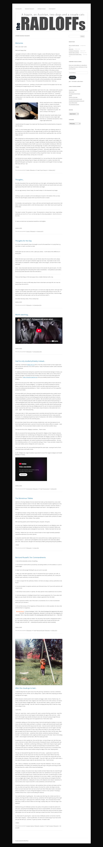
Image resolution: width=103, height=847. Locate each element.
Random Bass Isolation (74, 52)
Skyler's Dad (71, 92)
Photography (52, 9)
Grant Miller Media (73, 102)
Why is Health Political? (74, 45)
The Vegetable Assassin (74, 104)
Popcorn (45, 170)
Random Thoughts (29, 9)
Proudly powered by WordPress (21, 840)
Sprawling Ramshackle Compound (76, 101)
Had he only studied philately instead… (30, 361)
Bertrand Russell (20, 611)
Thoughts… (19, 179)
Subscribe (72, 77)
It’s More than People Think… (75, 54)
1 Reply (17, 167)
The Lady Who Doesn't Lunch (75, 99)
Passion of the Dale (73, 97)
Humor (28, 231)
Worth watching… (22, 314)
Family (27, 170)
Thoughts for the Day (23, 241)
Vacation (42, 826)
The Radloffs (18, 9)
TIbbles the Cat (31, 364)
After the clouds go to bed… (26, 688)
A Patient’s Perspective (74, 51)
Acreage (28, 826)
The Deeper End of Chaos (74, 93)
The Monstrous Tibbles (24, 498)
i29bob (70, 95)
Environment (29, 489)
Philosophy (32, 170)
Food (41, 170)
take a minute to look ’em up (30, 377)
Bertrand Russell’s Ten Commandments (30, 557)
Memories (19, 43)
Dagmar (32, 826)
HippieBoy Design (41, 9)
